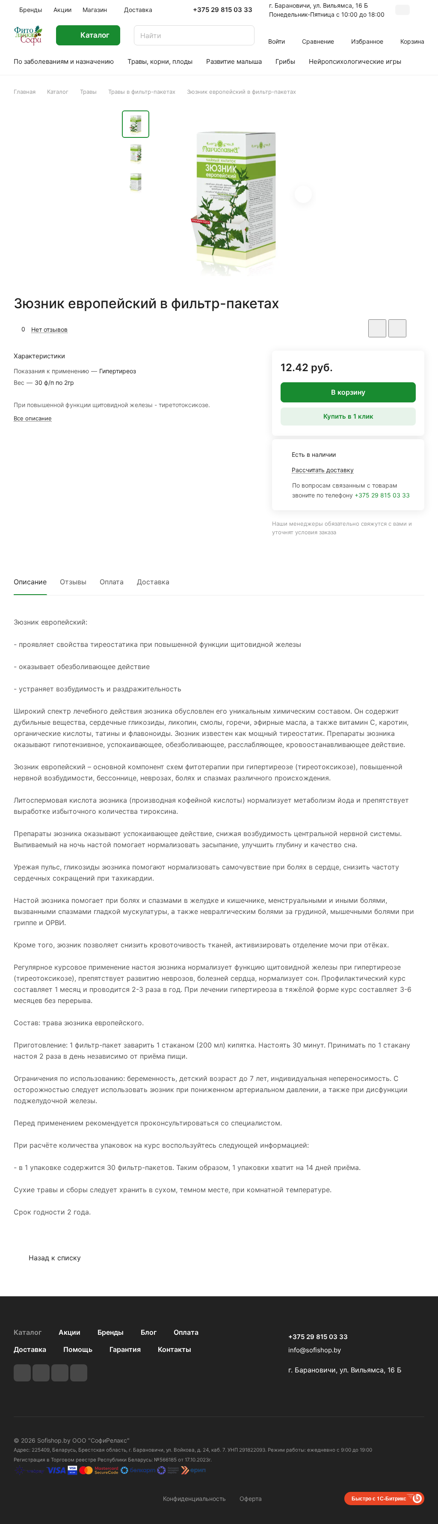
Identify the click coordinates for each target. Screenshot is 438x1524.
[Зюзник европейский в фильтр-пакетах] (235, 195)
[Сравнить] (397, 328)
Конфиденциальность (194, 1498)
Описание (30, 581)
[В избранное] (377, 328)
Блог (149, 1332)
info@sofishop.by (314, 1350)
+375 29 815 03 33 (222, 10)
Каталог (27, 1332)
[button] (303, 194)
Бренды (111, 1332)
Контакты (174, 1349)
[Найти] (244, 35)
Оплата (112, 581)
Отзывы (73, 581)
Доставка (153, 581)
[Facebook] (41, 1372)
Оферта (251, 1498)
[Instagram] (59, 1372)
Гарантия (125, 1349)
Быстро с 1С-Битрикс (379, 1498)
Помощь (77, 1349)
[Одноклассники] (78, 1372)
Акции (69, 1332)
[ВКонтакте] (22, 1372)
